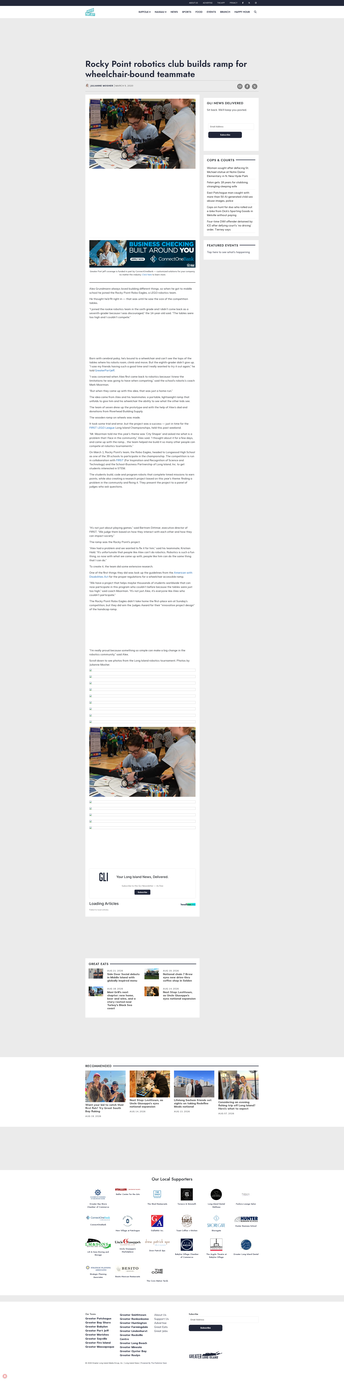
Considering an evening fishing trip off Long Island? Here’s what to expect (236, 1105)
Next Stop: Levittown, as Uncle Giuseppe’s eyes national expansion (179, 995)
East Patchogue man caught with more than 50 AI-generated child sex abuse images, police (230, 196)
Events (211, 12)
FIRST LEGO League (102, 427)
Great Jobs (161, 1331)
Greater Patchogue (98, 1318)
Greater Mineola (131, 1347)
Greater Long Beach (133, 1343)
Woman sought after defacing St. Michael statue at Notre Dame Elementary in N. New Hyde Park (228, 172)
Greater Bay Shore (98, 1322)
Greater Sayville (96, 1338)
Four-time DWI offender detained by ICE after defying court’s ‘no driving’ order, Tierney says (230, 225)
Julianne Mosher (102, 85)
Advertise (207, 3)
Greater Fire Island (98, 1342)
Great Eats (161, 1327)
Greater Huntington (133, 1323)
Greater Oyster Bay (133, 1351)
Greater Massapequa (99, 1346)
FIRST (120, 460)
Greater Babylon (96, 1326)
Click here (147, 274)
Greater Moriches (97, 1334)
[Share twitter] (254, 86)
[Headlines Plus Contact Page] (188, 905)
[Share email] (240, 86)
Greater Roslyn (130, 1355)
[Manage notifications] (5, 1376)
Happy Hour (242, 12)
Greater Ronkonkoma (134, 1318)
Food (199, 12)
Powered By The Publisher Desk (154, 1363)
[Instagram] (256, 3)
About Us (193, 3)
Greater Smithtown (133, 1314)
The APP (221, 3)
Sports (186, 12)
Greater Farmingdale (134, 1327)
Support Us (161, 1318)
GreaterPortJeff (104, 370)
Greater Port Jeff (97, 1330)
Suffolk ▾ (144, 12)
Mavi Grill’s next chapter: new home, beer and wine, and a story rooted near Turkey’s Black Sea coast (121, 1000)
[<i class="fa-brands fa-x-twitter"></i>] (249, 3)
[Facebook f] (243, 3)
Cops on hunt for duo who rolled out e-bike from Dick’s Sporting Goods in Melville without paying (230, 211)
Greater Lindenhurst (133, 1331)
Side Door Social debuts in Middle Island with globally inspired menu (123, 977)
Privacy (233, 3)
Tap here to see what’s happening (228, 252)
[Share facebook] (247, 86)
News (174, 12)
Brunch (225, 12)
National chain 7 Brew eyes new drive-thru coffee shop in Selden (178, 977)
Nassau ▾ (160, 12)
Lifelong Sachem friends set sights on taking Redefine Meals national (193, 1103)
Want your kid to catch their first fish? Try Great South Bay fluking (104, 1108)
